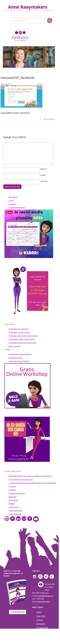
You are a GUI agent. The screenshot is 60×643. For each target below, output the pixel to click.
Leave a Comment (49, 119)
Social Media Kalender (17, 207)
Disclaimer (40, 623)
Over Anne (40, 616)
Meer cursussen (15, 346)
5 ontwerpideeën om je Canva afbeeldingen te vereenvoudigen (32, 483)
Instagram (12, 490)
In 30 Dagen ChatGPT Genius (19, 332)
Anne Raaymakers (29, 7)
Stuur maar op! (17, 612)
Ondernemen (14, 507)
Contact (39, 620)
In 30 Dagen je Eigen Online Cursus (21, 339)
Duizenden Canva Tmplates (19, 361)
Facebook (12, 486)
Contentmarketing (15, 510)
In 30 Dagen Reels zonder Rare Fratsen (23, 336)
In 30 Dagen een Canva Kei (18, 329)
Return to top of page (28, 639)
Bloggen (12, 503)
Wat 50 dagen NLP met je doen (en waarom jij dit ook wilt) (30, 476)
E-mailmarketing (15, 514)
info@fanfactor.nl (45, 596)
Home (38, 612)
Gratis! (11, 200)
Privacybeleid (42, 627)
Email (43, 175)
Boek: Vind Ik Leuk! (16, 358)
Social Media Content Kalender (20, 354)
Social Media (13, 500)
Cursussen (12, 204)
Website (44, 181)
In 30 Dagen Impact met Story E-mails (22, 343)
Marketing (12, 497)
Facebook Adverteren (17, 493)
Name (43, 169)
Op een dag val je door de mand (21, 479)
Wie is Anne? (13, 197)
